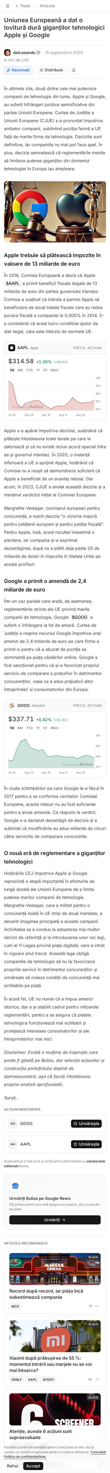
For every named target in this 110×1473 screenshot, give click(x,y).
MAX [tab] (54, 370)
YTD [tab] (29, 370)
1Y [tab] (38, 370)
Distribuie (54, 69)
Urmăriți (52, 1219)
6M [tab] (20, 370)
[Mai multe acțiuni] (97, 1305)
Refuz (12, 1465)
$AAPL (12, 283)
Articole (47, 5)
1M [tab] (12, 370)
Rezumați (21, 69)
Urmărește (89, 1123)
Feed (25, 5)
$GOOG (79, 617)
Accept (33, 1465)
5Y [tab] (45, 370)
